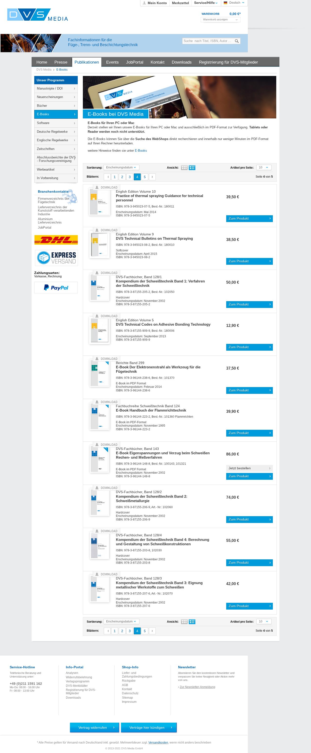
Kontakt (127, 689)
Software (43, 123)
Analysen (72, 673)
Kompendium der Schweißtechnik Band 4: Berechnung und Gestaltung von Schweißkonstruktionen (162, 539)
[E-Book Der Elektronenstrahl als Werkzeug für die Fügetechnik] (101, 373)
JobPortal (44, 227)
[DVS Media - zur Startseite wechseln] (37, 14)
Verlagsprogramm (77, 681)
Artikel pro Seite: (242, 167)
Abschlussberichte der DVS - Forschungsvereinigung (56, 159)
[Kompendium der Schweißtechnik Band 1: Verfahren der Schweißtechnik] (101, 287)
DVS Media (44, 69)
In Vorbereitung (47, 178)
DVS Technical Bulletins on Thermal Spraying (154, 236)
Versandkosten (158, 742)
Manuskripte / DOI (50, 88)
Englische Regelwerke (52, 140)
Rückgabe (129, 680)
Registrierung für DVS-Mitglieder (81, 691)
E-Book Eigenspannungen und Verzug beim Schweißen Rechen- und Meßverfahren (163, 453)
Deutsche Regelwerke (52, 131)
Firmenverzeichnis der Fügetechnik (53, 200)
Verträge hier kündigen (147, 727)
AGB (125, 685)
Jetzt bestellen (240, 468)
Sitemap (127, 697)
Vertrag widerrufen (92, 727)
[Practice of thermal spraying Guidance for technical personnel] (101, 202)
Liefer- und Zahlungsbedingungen (137, 674)
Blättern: (93, 176)
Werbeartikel (45, 169)
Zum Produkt (239, 218)
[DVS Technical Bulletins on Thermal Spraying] (101, 245)
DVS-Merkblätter (77, 685)
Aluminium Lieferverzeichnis (50, 220)
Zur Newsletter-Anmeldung (197, 687)
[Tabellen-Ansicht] (184, 167)
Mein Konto (157, 3)
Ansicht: (173, 167)
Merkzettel (180, 3)
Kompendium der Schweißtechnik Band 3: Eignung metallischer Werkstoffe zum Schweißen (159, 583)
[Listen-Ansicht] (192, 167)
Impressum (129, 701)
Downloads (73, 697)
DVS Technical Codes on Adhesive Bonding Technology (163, 322)
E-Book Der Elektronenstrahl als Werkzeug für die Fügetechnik (158, 367)
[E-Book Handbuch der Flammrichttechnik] (101, 416)
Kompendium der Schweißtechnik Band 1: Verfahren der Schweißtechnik (160, 281)
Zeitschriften (45, 149)
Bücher (42, 106)
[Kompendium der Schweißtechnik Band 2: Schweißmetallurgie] (101, 502)
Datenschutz (130, 693)
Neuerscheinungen (50, 97)
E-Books (43, 114)
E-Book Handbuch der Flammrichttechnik (151, 408)
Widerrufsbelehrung (79, 677)
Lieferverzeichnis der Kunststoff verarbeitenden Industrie (56, 210)
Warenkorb (210, 13)
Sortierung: (94, 167)
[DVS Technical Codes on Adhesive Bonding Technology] (101, 331)
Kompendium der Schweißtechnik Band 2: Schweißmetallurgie (151, 496)
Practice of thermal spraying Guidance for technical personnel (159, 196)
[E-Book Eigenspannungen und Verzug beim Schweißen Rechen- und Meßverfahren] (101, 459)
